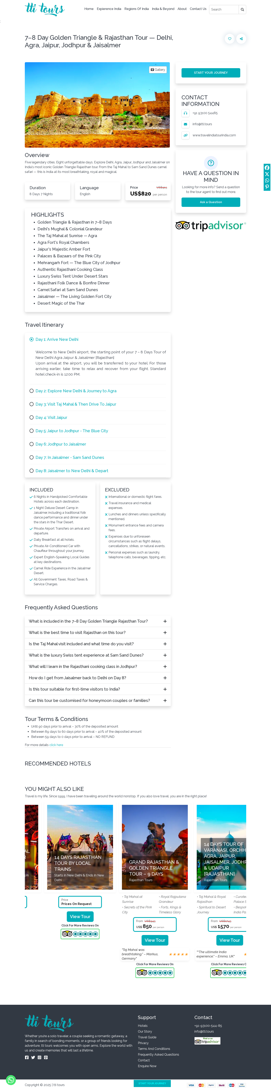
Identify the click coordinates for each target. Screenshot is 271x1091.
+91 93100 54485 (205, 113)
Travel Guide (147, 1037)
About (182, 9)
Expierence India (109, 9)
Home (89, 9)
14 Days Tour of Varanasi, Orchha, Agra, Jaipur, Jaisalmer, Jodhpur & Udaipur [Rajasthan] (209, 859)
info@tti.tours (202, 124)
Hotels (143, 1026)
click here (56, 745)
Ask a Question (211, 202)
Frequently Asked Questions (158, 1054)
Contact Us (198, 9)
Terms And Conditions (154, 1049)
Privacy (143, 1043)
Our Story (145, 1031)
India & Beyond (163, 9)
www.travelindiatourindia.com (214, 135)
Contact (144, 1060)
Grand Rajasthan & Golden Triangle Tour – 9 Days (135, 868)
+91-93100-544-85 (208, 1026)
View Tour (61, 916)
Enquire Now (147, 1066)
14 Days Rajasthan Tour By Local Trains (58, 863)
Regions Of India (136, 9)
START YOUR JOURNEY (211, 73)
